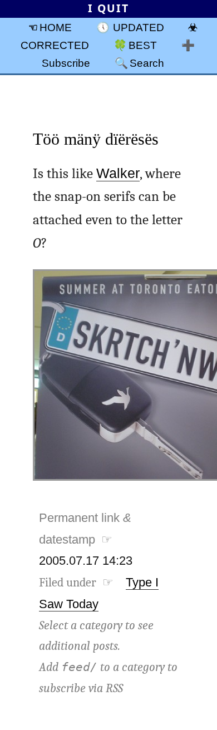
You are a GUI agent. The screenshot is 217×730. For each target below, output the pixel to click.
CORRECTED (55, 45)
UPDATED (138, 27)
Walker (118, 173)
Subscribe (66, 63)
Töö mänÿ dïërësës (96, 139)
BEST (143, 45)
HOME (56, 27)
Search (147, 63)
